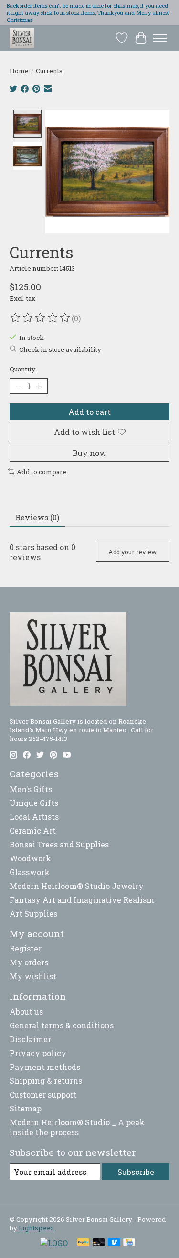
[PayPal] (83, 1243)
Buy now (89, 453)
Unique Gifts (34, 803)
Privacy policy (38, 1053)
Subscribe (135, 1172)
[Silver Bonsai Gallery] (22, 38)
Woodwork (30, 858)
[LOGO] (54, 1243)
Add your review (132, 552)
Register (26, 948)
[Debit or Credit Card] (99, 1243)
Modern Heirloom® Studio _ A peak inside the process (77, 1127)
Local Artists (34, 817)
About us (26, 1011)
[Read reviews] (41, 318)
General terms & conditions (62, 1025)
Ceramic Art (33, 830)
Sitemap (26, 1108)
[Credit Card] (129, 1243)
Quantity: (23, 369)
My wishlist (33, 976)
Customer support (43, 1094)
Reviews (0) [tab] (37, 517)
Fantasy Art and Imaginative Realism (82, 900)
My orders (29, 962)
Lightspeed (36, 1228)
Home (19, 70)
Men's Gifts (31, 789)
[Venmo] (114, 1243)
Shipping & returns (46, 1081)
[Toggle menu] (159, 38)
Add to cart (89, 412)
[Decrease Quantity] (18, 386)
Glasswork (30, 872)
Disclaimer (30, 1039)
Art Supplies (33, 914)
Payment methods (45, 1067)
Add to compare (41, 471)
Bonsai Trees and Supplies (59, 844)
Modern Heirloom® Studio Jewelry (77, 886)
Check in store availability (60, 349)
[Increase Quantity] (38, 386)
